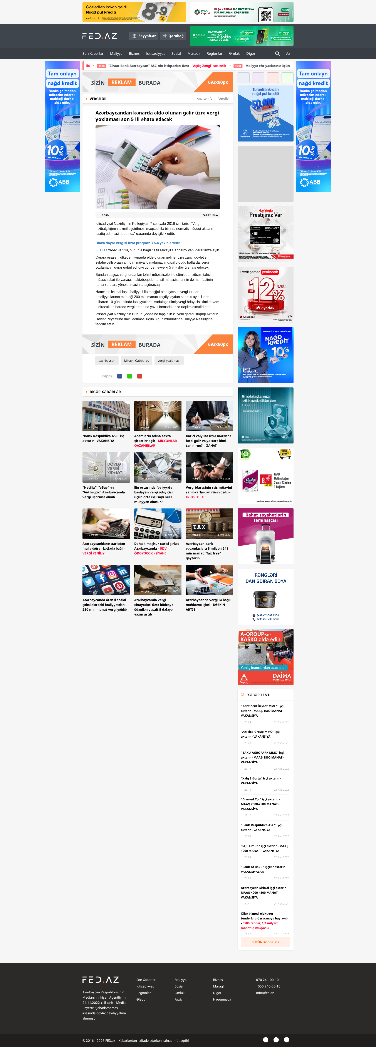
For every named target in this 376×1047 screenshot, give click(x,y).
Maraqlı (194, 53)
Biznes (134, 53)
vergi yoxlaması (169, 360)
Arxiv (179, 999)
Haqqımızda (222, 999)
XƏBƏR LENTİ (258, 694)
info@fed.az (265, 993)
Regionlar (215, 53)
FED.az (101, 250)
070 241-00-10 (267, 979)
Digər (250, 53)
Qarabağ (176, 35)
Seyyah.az (147, 35)
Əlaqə (140, 999)
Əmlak (234, 53)
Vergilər (224, 98)
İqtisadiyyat (155, 53)
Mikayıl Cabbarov (136, 360)
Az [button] (288, 53)
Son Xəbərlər (93, 53)
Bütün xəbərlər (265, 942)
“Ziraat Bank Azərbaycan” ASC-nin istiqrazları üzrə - (105, 65)
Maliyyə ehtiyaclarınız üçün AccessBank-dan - (244, 65)
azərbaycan (107, 360)
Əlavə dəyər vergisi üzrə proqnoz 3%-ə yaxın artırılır (138, 243)
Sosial (176, 53)
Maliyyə (116, 53)
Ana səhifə (204, 98)
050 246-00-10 (268, 986)
